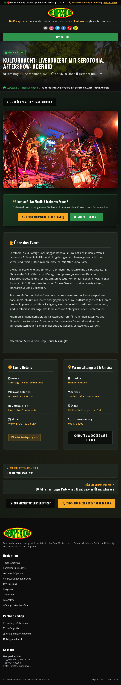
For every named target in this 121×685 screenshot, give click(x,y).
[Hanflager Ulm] (75, 28)
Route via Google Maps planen (92, 437)
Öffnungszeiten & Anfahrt (16, 605)
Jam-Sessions (10, 583)
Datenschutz (112, 679)
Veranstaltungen (29, 87)
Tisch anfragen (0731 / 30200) (45, 217)
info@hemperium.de (20, 665)
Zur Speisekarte (88, 217)
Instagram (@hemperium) (18, 633)
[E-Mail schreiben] (45, 28)
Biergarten (8, 589)
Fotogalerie (8, 599)
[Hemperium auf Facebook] (63, 28)
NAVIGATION (62, 37)
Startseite (12, 87)
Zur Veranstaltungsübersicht (32, 503)
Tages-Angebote (11, 562)
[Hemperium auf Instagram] (51, 28)
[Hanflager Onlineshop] (69, 28)
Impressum (97, 679)
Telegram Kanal (13, 638)
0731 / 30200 (110, 2)
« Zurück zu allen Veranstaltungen (31, 102)
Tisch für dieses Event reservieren (88, 503)
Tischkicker (8, 594)
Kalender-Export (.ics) (26, 437)
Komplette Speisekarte (14, 567)
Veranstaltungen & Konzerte (17, 578)
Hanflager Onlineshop (16, 622)
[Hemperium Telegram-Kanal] (57, 28)
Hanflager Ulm (12, 628)
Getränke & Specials (13, 573)
